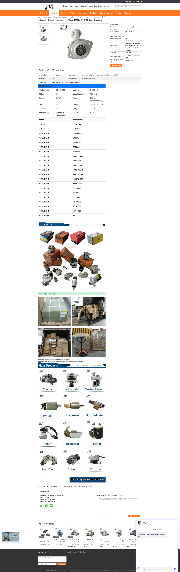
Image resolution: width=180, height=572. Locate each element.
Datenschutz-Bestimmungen (51, 570)
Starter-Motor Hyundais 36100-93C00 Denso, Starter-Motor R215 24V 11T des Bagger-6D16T (105, 542)
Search (140, 6)
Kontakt (118, 13)
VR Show (72, 13)
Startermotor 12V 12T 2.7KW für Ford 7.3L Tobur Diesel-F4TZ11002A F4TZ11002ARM (60, 542)
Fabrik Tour (92, 13)
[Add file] (138, 568)
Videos (63, 13)
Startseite (43, 13)
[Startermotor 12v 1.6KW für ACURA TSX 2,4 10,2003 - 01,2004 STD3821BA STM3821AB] (45, 533)
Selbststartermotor (85, 486)
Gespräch (128, 13)
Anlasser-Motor (57, 17)
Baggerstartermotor (70, 486)
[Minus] (175, 523)
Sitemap (74, 552)
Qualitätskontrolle (106, 13)
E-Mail (69, 552)
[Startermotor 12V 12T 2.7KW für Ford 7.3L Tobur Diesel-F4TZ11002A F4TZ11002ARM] (60, 533)
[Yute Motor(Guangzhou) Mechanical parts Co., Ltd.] (49, 7)
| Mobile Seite (82, 552)
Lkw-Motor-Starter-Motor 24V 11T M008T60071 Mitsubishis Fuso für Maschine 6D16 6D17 (75, 542)
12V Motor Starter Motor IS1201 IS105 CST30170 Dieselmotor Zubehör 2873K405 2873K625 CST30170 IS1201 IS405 (134, 542)
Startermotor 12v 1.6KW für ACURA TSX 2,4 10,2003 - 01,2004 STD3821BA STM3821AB (45, 542)
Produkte (54, 13)
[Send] (174, 568)
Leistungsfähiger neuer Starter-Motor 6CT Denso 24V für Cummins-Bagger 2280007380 (119, 542)
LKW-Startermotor (55, 486)
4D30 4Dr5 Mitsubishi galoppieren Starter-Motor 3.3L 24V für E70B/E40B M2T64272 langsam (89, 542)
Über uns (82, 13)
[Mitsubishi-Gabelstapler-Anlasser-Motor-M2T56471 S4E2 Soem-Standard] (43, 29)
